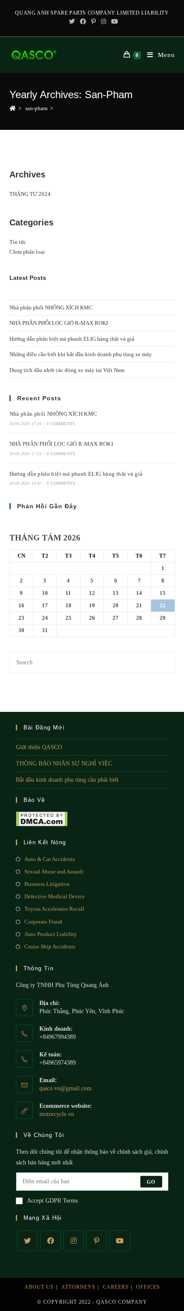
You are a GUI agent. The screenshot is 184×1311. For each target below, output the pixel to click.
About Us (39, 1287)
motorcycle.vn (56, 1114)
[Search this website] (92, 661)
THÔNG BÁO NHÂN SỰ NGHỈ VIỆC (64, 763)
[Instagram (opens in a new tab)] (103, 22)
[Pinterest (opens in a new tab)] (93, 22)
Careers (116, 1287)
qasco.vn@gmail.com (65, 1088)
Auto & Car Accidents (49, 859)
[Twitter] (27, 1240)
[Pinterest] (96, 1240)
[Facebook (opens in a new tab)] (83, 22)
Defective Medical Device (54, 896)
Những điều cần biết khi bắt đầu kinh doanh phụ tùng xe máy (80, 354)
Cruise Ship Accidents (49, 946)
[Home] (12, 108)
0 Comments (61, 423)
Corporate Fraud (43, 921)
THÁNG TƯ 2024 (29, 194)
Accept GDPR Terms (52, 1200)
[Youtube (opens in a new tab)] (113, 22)
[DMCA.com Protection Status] (42, 818)
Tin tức (17, 242)
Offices (148, 1287)
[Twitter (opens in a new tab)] (71, 22)
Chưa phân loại (27, 252)
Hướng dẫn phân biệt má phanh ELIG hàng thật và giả (71, 339)
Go (151, 1182)
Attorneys (78, 1287)
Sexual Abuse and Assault (53, 871)
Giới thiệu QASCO (39, 747)
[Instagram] (73, 1240)
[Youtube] (120, 1240)
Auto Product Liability (50, 934)
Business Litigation (47, 884)
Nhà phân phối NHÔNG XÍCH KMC (51, 307)
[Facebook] (50, 1240)
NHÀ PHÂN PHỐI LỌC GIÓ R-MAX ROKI (58, 323)
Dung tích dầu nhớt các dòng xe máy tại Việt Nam (67, 370)
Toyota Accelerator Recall (54, 909)
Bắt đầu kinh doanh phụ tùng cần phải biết (67, 780)
